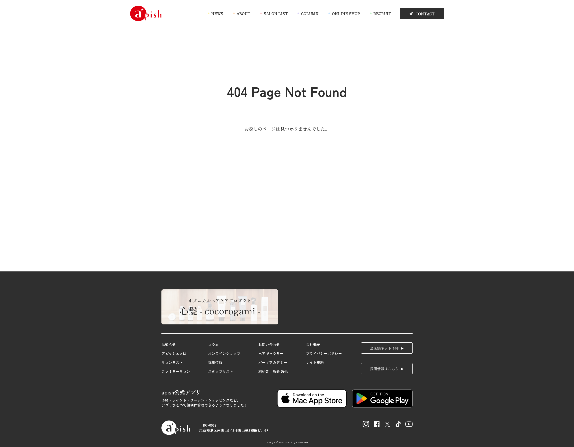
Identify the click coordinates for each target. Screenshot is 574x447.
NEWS (217, 13)
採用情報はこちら (384, 368)
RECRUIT (382, 13)
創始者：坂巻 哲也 (273, 371)
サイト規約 (315, 362)
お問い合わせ (269, 344)
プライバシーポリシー (324, 353)
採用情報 (215, 362)
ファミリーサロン (175, 371)
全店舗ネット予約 (384, 348)
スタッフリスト (220, 371)
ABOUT (243, 13)
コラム (213, 344)
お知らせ (168, 344)
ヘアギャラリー (270, 353)
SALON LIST (276, 13)
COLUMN (310, 13)
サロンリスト (172, 362)
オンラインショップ (224, 353)
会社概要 (313, 344)
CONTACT (425, 13)
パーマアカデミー (272, 362)
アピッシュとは (174, 353)
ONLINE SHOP (346, 13)
